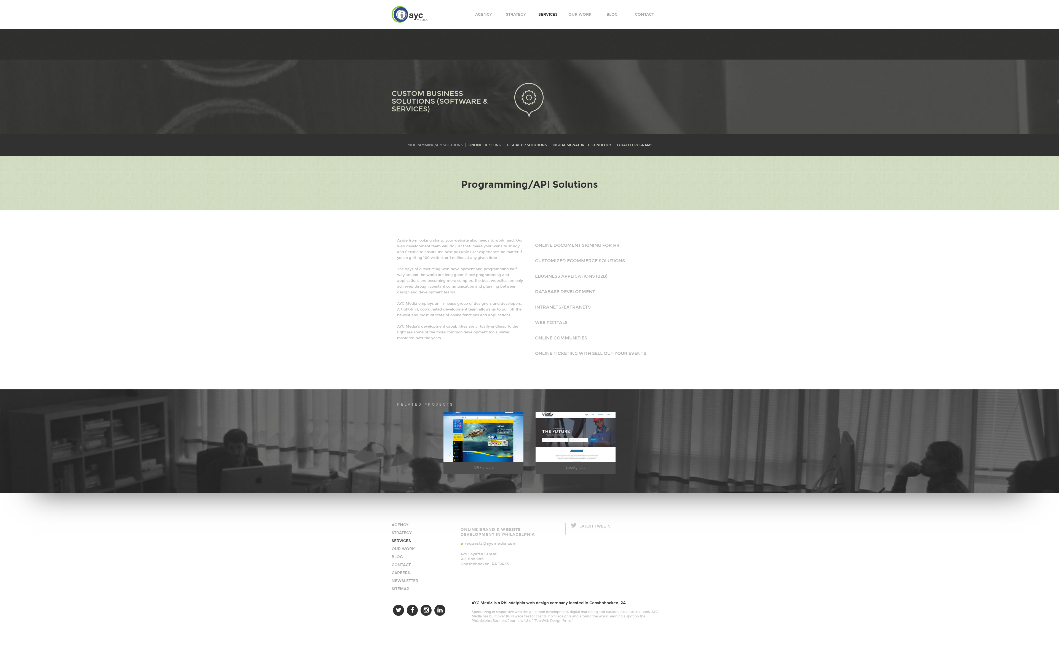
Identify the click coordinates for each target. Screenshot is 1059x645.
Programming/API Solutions (435, 145)
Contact (644, 14)
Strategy (516, 14)
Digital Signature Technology (582, 145)
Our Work (580, 14)
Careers (401, 573)
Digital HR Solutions (527, 145)
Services (548, 14)
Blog (612, 14)
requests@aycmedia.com (491, 543)
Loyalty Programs (634, 145)
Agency (483, 14)
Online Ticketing (485, 145)
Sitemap (400, 589)
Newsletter (405, 581)
